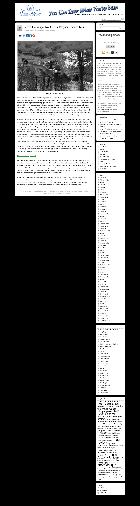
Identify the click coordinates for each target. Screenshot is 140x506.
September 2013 (105, 296)
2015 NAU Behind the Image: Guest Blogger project (110, 409)
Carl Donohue (104, 337)
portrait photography (105, 472)
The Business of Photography (108, 166)
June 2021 (103, 187)
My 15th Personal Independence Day (111, 129)
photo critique (66, 193)
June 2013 (103, 299)
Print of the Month (105, 164)
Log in (102, 487)
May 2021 (103, 190)
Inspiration (103, 154)
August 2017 (103, 233)
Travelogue (103, 169)
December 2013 (104, 289)
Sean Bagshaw (104, 383)
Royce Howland (104, 380)
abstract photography (112, 419)
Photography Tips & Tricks (107, 159)
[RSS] (103, 53)
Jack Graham (104, 354)
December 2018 (104, 211)
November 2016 (104, 243)
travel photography (112, 477)
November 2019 (104, 206)
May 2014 (103, 282)
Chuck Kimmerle (105, 339)
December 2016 (104, 240)
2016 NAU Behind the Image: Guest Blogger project (45, 191)
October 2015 (104, 262)
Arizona (100, 424)
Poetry (101, 161)
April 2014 (103, 284)
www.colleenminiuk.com (104, 109)
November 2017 (104, 228)
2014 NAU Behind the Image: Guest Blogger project (108, 404)
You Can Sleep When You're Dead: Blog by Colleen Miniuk (35, 498)
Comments (104, 492)
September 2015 (105, 265)
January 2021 (104, 197)
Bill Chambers (104, 334)
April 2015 (103, 272)
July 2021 (103, 185)
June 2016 (103, 248)
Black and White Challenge (109, 428)
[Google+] (112, 53)
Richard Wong (104, 375)
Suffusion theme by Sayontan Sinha (115, 498)
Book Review (104, 147)
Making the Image (39, 30)
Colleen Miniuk (83, 191)
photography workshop (113, 470)
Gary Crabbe (104, 349)
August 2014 (103, 279)
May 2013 (103, 301)
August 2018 (103, 216)
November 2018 (104, 214)
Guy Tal (102, 351)
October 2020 (104, 199)
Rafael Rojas (104, 373)
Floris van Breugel (105, 346)
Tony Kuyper (103, 390)
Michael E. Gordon (105, 366)
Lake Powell (111, 443)
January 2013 (104, 311)
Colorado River (110, 431)
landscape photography (108, 445)
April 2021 (103, 192)
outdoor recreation (113, 462)
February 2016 (104, 255)
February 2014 (104, 287)
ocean (99, 460)
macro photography (109, 448)
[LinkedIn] (108, 53)
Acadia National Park (107, 421)
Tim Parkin (103, 388)
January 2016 (104, 257)
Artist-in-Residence (110, 426)
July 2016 (103, 245)
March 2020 (103, 204)
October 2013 (104, 294)
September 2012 (105, 320)
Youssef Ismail (104, 392)
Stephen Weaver (105, 385)
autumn (119, 426)
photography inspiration (104, 468)
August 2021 (103, 182)
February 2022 (104, 180)
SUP (110, 475)
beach (99, 428)
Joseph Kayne (104, 361)
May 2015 (103, 270)
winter (99, 479)
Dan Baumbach (104, 341)
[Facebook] (117, 53)
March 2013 (103, 306)
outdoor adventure (106, 460)
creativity (111, 433)
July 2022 (103, 177)
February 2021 (104, 194)
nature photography (106, 450)
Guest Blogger (30, 30)
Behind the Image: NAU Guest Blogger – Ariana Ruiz (53, 27)
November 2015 (104, 260)
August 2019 (103, 209)
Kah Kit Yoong (104, 363)
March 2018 (103, 221)
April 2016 (103, 253)
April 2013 (103, 304)
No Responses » (51, 30)
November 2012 (104, 316)
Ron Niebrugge (104, 378)
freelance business (103, 435)
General (102, 149)
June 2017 (103, 236)
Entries (103, 490)
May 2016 (103, 250)
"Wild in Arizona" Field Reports (109, 329)
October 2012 (104, 318)
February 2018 (104, 224)
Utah (120, 477)
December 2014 (104, 277)
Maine (116, 447)
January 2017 (104, 238)
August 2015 (103, 267)
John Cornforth (104, 358)
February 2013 (104, 308)
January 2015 (104, 274)
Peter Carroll (103, 371)
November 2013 (104, 291)
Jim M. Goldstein (105, 356)
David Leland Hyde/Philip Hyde (109, 344)
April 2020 (103, 202)
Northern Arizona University (55, 193)
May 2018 (103, 219)
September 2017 (105, 231)
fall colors (117, 433)
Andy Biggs (103, 332)
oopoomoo (103, 368)
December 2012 (104, 313)
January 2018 (104, 226)
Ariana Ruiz (63, 191)
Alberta (120, 421)
